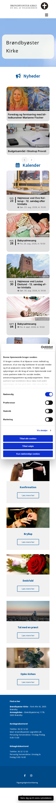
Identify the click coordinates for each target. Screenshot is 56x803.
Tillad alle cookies (28, 438)
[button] (28, 15)
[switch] (49, 402)
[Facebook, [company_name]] (24, 775)
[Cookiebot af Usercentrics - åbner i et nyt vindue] (41, 347)
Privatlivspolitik (18, 789)
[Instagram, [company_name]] (31, 775)
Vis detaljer (42, 430)
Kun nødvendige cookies (28, 454)
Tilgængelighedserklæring (27, 782)
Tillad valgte (28, 446)
